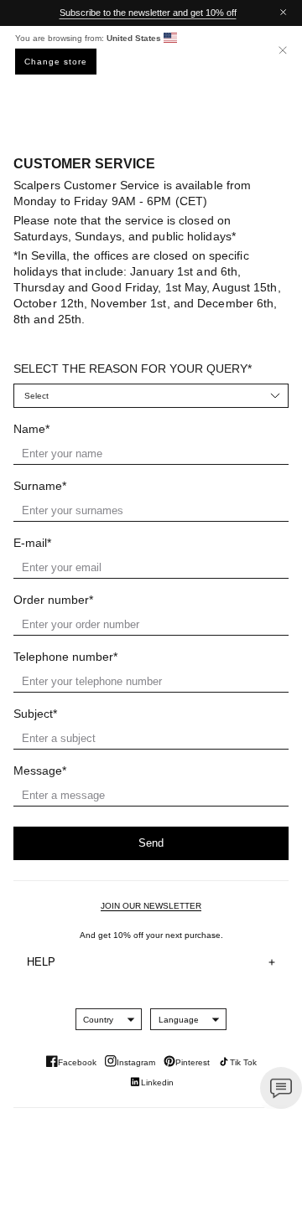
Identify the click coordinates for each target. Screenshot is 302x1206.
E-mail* (32, 542)
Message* (39, 770)
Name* (31, 429)
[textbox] (98, 1020)
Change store (55, 61)
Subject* (35, 713)
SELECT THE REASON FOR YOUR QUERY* (132, 368)
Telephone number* (65, 656)
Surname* (39, 485)
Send (151, 843)
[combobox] (98, 1019)
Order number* (53, 599)
